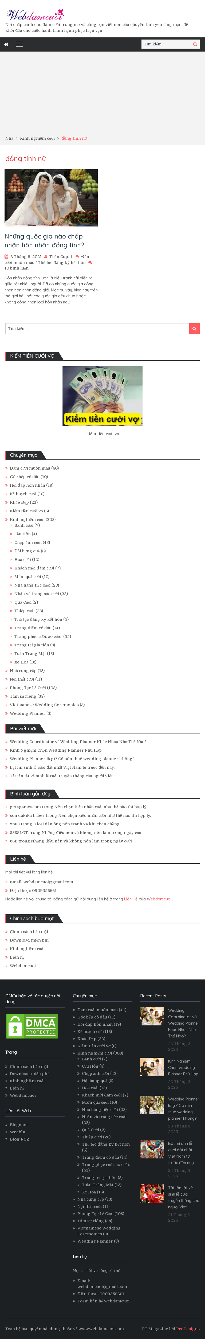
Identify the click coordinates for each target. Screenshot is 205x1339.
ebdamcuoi (161, 898)
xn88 (15, 824)
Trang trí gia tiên (31, 645)
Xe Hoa (21, 662)
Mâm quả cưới (27, 576)
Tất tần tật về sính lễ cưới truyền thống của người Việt (61, 776)
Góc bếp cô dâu (25, 476)
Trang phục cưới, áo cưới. (38, 636)
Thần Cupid (60, 256)
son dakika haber (27, 815)
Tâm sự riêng (23, 696)
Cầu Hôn (22, 534)
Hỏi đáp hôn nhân (27, 485)
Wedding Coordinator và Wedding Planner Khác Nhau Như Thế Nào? (78, 741)
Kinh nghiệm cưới (27, 519)
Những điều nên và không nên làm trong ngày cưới (92, 832)
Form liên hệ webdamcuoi (103, 1301)
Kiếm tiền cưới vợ (26, 511)
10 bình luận (17, 268)
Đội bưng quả (27, 551)
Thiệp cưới (24, 610)
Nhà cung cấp (23, 670)
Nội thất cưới (22, 679)
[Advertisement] (102, 95)
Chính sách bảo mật (29, 931)
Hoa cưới (22, 559)
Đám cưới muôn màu (30, 468)
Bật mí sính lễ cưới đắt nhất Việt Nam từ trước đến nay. (62, 767)
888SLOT (19, 832)
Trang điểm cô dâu (33, 628)
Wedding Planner (27, 713)
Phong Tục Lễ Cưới (28, 687)
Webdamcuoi (23, 965)
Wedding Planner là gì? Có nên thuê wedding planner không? (72, 758)
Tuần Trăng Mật (30, 653)
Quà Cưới (22, 602)
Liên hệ (17, 957)
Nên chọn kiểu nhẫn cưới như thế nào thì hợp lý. (100, 807)
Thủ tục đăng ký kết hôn (62, 262)
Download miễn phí (29, 940)
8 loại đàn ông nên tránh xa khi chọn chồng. (76, 824)
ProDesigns (188, 1328)
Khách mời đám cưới (34, 568)
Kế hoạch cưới (23, 493)
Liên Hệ (131, 898)
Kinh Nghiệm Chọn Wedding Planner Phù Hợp (56, 750)
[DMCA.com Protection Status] (32, 1038)
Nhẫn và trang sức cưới (36, 593)
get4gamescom (25, 807)
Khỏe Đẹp (19, 502)
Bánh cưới (23, 525)
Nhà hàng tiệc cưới (32, 585)
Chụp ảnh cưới (28, 542)
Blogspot (19, 1124)
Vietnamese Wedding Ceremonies (44, 704)
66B (13, 841)
